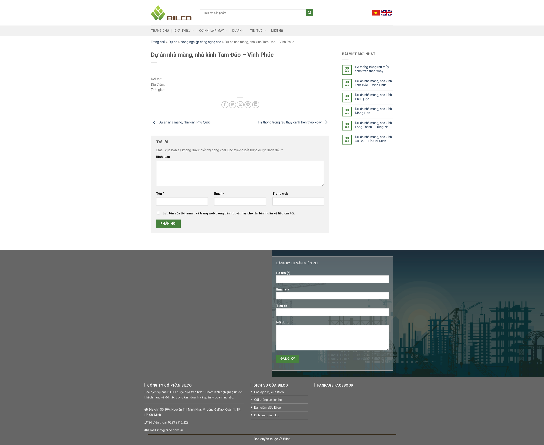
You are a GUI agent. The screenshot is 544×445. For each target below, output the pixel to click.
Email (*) (282, 289)
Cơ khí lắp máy (211, 31)
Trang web (280, 194)
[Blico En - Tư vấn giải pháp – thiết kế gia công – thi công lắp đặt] (172, 13)
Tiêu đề (282, 306)
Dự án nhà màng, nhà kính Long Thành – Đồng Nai (373, 125)
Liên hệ (277, 31)
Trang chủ (160, 31)
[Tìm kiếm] (309, 12)
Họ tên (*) (283, 273)
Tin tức (256, 31)
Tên (160, 194)
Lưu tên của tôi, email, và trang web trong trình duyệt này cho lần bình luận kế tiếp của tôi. (229, 213)
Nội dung (282, 322)
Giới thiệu (182, 31)
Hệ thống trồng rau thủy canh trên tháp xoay (290, 122)
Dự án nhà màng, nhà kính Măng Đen (373, 111)
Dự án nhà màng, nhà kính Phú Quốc (184, 122)
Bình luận (163, 157)
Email (219, 194)
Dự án (237, 31)
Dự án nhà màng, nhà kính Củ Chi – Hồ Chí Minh (373, 139)
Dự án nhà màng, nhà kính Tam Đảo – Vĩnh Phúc (373, 83)
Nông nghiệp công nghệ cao (201, 42)
